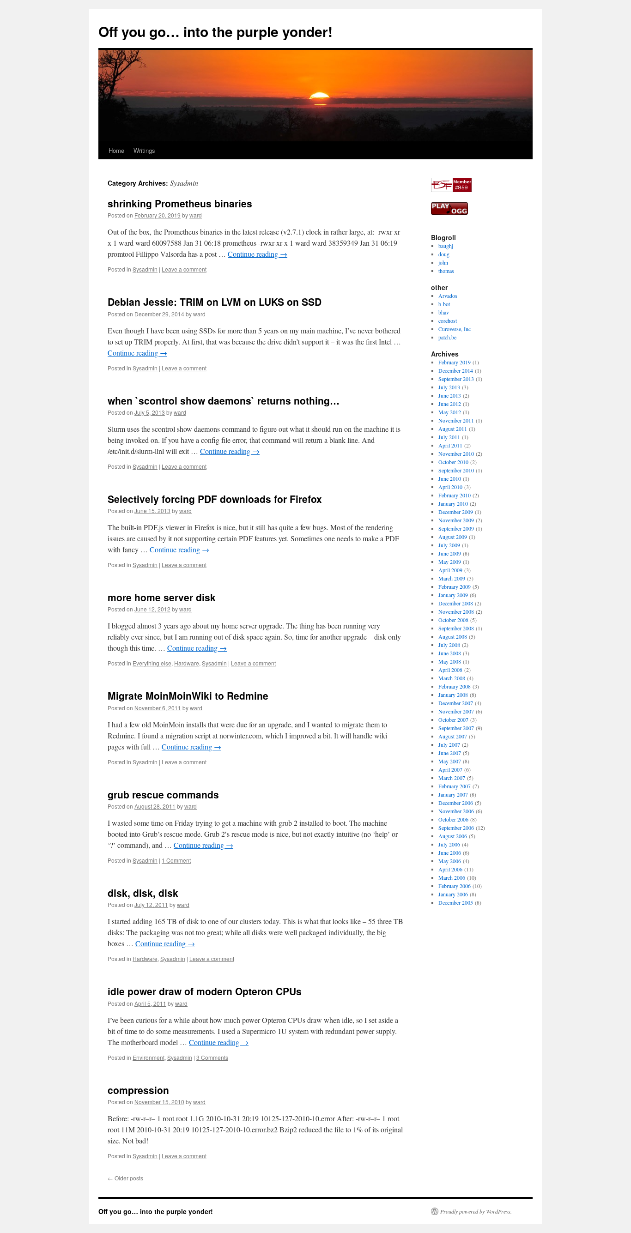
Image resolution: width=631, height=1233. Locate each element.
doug (443, 254)
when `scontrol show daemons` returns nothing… (224, 400)
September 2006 (456, 827)
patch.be (447, 337)
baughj (445, 245)
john (443, 262)
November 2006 (456, 811)
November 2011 (456, 420)
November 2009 (456, 520)
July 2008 (449, 644)
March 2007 (451, 777)
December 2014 (455, 370)
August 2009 (452, 536)
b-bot (444, 304)
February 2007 (454, 786)
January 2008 (453, 694)
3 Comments (212, 1057)
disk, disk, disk (143, 893)
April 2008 (450, 669)
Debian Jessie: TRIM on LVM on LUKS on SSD (215, 301)
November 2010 (456, 453)
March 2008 (451, 678)
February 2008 (454, 686)
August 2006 (452, 836)
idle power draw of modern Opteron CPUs (205, 991)
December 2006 (455, 802)
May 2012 (449, 412)
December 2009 (455, 511)
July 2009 (449, 545)
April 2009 (450, 570)
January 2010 (453, 503)
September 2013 (456, 378)
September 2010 (456, 470)
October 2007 (453, 719)
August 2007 (452, 736)
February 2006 (454, 885)
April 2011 (450, 445)
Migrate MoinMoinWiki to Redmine (188, 695)
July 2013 (449, 387)
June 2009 (449, 553)
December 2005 (455, 902)
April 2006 (450, 869)
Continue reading (257, 254)
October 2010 (453, 461)
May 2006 (449, 860)
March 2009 (451, 578)
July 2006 (449, 844)
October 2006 (453, 819)
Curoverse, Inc (454, 328)
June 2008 (449, 653)
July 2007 (449, 744)
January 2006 (453, 894)
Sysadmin (145, 269)
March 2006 (451, 877)
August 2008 (452, 636)
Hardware (186, 663)
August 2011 (452, 428)
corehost (447, 320)
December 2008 (455, 603)
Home (116, 150)
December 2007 (455, 703)
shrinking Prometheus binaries (180, 203)
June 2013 (449, 395)
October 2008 (453, 619)
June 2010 (449, 478)
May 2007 (449, 761)
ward (195, 215)
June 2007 (449, 752)
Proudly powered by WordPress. (476, 1211)
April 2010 (450, 486)
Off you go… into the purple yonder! (215, 31)
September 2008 (456, 628)
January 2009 (453, 594)
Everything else (152, 663)
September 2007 (456, 727)
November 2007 (456, 711)
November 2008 (456, 611)
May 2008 (449, 661)
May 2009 (449, 561)
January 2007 (453, 794)
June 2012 (449, 403)
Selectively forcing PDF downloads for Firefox (215, 499)
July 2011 (449, 437)
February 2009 (454, 586)
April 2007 (450, 769)
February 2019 (454, 362)
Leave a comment (184, 269)
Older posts (125, 1178)
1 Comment (176, 860)
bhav (443, 312)
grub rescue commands (163, 794)
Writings (144, 150)
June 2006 (449, 852)
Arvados (447, 295)
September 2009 (456, 528)
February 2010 (454, 495)
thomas (446, 270)
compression (138, 1090)
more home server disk (162, 597)
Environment (148, 1057)
